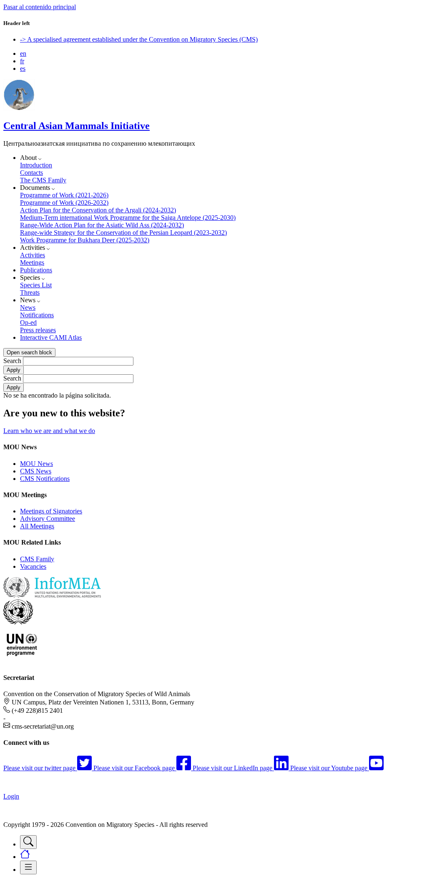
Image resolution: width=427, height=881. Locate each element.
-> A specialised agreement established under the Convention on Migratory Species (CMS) (139, 39)
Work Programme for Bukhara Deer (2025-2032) (84, 240)
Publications (36, 270)
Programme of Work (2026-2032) (64, 202)
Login (11, 796)
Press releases (38, 329)
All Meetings (37, 526)
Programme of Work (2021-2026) (64, 195)
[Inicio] (19, 108)
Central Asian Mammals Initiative (76, 125)
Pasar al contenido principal (39, 6)
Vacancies (33, 566)
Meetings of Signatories (51, 511)
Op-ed (28, 322)
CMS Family (37, 558)
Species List (36, 285)
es (22, 68)
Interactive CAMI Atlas (51, 337)
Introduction (36, 165)
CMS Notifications (45, 478)
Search (12, 360)
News (27, 307)
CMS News (35, 471)
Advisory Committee (47, 518)
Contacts (31, 172)
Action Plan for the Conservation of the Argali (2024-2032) (98, 210)
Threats (30, 292)
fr (22, 61)
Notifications (37, 315)
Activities (32, 255)
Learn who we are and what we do (49, 430)
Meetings (32, 262)
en (23, 53)
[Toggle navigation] (28, 842)
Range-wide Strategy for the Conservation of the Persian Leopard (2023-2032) (123, 232)
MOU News (36, 463)
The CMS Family (43, 180)
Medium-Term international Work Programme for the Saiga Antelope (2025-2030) (128, 217)
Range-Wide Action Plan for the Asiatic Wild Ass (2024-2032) (102, 225)
